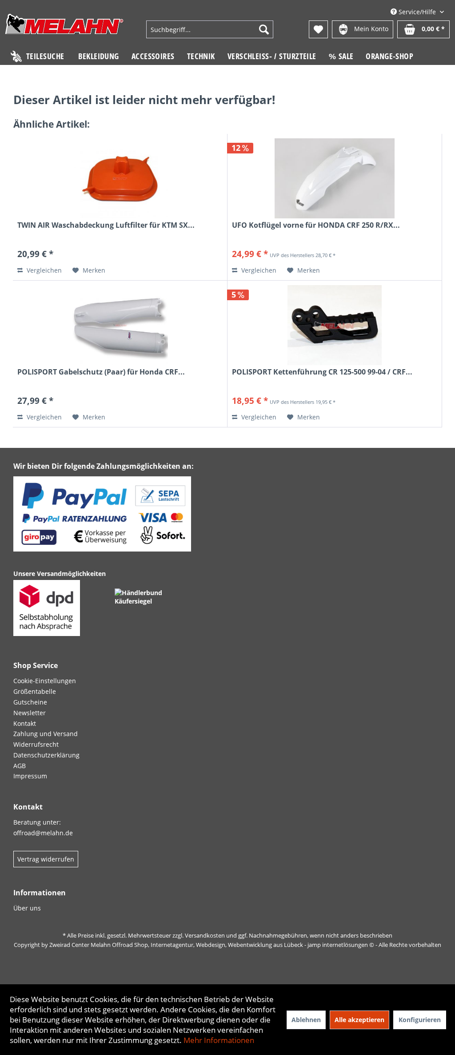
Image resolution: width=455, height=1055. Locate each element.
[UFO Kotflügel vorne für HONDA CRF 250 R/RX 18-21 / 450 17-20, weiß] (334, 178)
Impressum (30, 776)
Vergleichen (43, 270)
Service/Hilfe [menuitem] (417, 12)
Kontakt (24, 723)
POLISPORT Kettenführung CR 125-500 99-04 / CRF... (322, 372)
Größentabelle (34, 691)
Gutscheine (30, 702)
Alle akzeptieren (359, 1019)
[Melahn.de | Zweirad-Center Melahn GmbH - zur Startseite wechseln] (64, 30)
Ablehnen (306, 1019)
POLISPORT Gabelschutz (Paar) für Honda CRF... (101, 372)
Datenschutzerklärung (46, 755)
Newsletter (29, 713)
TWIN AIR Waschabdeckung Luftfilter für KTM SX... (106, 225)
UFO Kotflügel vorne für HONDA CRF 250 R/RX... (316, 225)
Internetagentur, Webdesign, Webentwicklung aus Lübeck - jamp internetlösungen (259, 945)
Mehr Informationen (219, 1040)
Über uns (27, 908)
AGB (19, 765)
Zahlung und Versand (45, 733)
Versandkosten (205, 935)
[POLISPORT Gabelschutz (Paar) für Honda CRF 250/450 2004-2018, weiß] (120, 325)
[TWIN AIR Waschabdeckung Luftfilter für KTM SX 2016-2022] (120, 178)
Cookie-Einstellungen (44, 680)
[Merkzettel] (318, 29)
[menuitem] (210, 29)
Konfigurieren (420, 1019)
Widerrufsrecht (36, 744)
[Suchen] (264, 29)
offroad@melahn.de (43, 833)
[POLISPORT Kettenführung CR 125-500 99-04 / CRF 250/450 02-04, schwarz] (334, 325)
